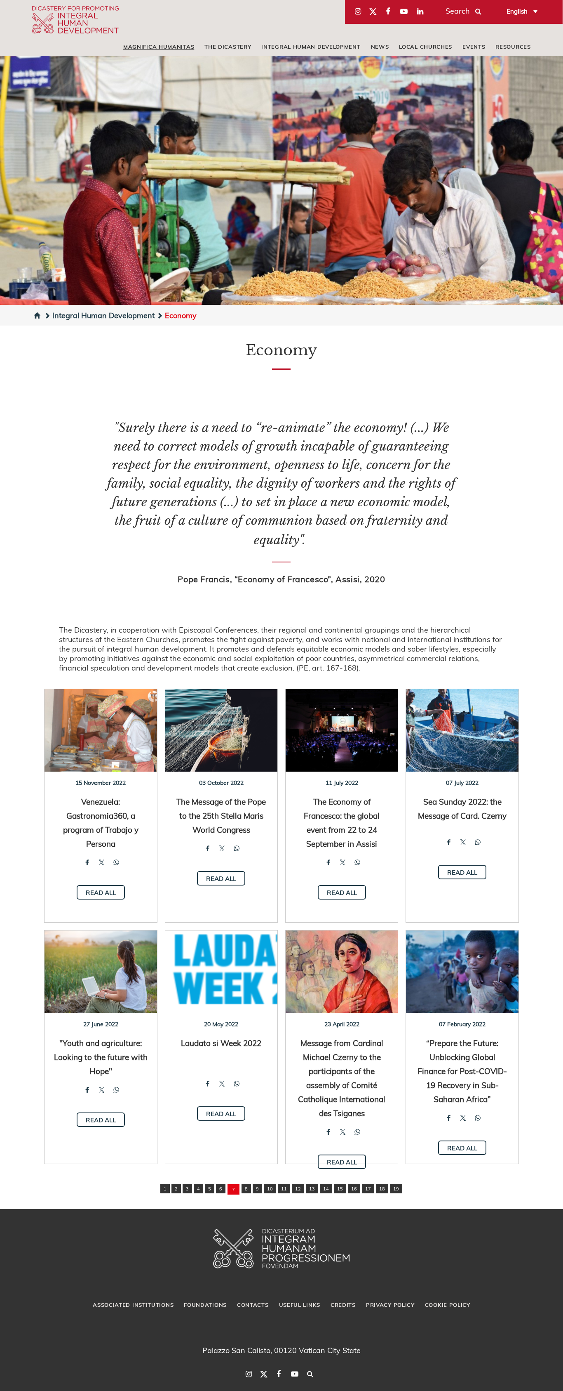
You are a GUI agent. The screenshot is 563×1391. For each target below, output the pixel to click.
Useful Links (299, 1304)
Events (473, 46)
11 (284, 1189)
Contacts (253, 1304)
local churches (425, 46)
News (380, 46)
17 (368, 1189)
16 (354, 1189)
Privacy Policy (390, 1304)
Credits (343, 1304)
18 (382, 1189)
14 (326, 1189)
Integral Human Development (310, 46)
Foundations (205, 1304)
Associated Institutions (133, 1304)
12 (298, 1189)
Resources (512, 46)
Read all (101, 892)
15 (340, 1189)
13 (312, 1189)
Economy (181, 315)
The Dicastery (227, 46)
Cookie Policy (447, 1304)
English (517, 11)
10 (270, 1189)
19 (396, 1189)
